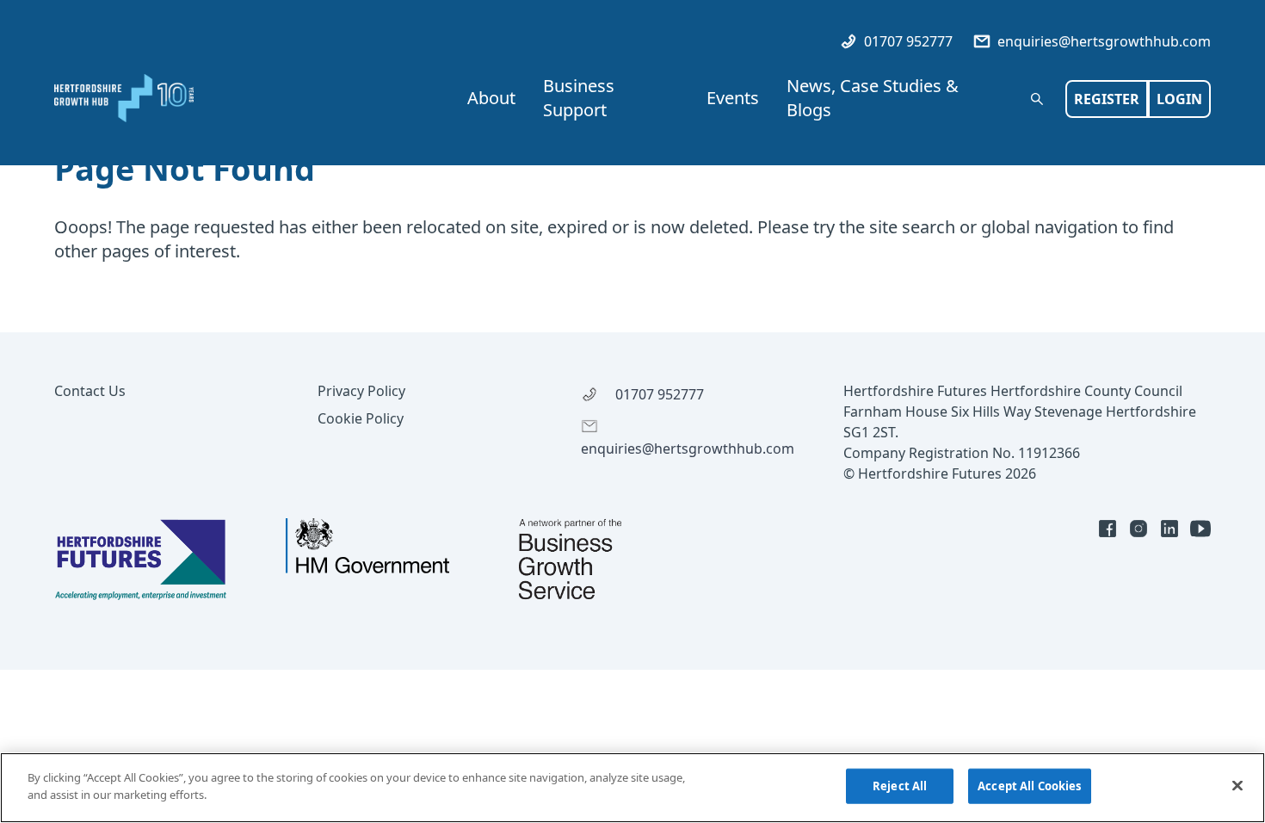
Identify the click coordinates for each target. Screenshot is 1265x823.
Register (1106, 99)
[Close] (1237, 785)
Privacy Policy (361, 390)
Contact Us (90, 390)
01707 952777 (907, 41)
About (491, 97)
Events (733, 97)
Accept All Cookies (1029, 786)
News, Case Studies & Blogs (873, 97)
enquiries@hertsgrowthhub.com (1102, 41)
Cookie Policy (361, 418)
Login (1179, 99)
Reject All (900, 786)
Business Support (578, 97)
